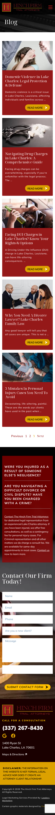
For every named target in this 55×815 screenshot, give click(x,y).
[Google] (4, 736)
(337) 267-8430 (22, 727)
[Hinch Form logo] (22, 7)
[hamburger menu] (50, 7)
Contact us (43, 550)
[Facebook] (13, 736)
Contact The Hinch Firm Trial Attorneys (26, 516)
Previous (17, 436)
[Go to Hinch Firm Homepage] (27, 710)
